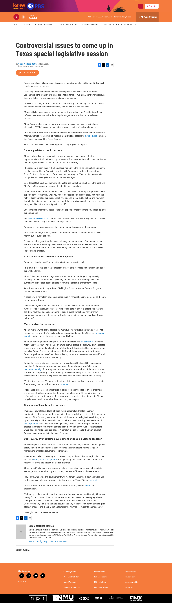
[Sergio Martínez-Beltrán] (21, 532)
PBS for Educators (113, 24)
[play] (16, 17)
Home (16, 24)
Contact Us (129, 587)
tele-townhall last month (39, 218)
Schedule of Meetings (72, 587)
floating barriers (31, 423)
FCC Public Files (100, 582)
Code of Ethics (130, 572)
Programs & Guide (68, 24)
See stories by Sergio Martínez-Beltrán (48, 541)
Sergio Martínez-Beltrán (27, 64)
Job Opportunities (131, 582)
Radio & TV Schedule (45, 24)
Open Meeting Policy (71, 577)
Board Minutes (99, 572)
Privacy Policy (130, 577)
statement (64, 384)
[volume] (23, 17)
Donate (152, 6)
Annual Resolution (70, 582)
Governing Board (70, 572)
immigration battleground (45, 459)
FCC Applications (100, 577)
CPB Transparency (101, 587)
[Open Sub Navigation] (20, 24)
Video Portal (130, 24)
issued (88, 485)
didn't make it (87, 341)
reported (93, 480)
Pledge (27, 24)
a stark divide (91, 136)
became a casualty (32, 369)
